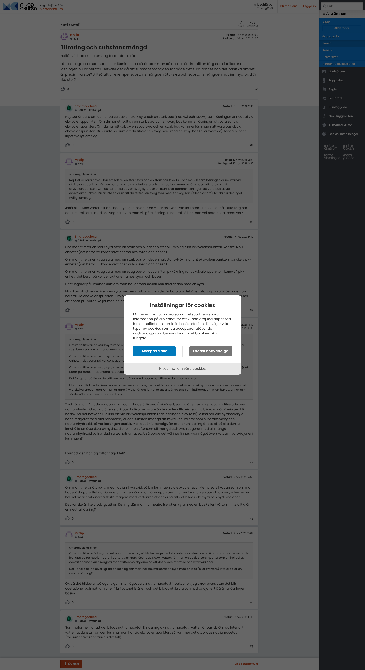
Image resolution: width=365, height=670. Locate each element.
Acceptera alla (154, 350)
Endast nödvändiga (211, 350)
